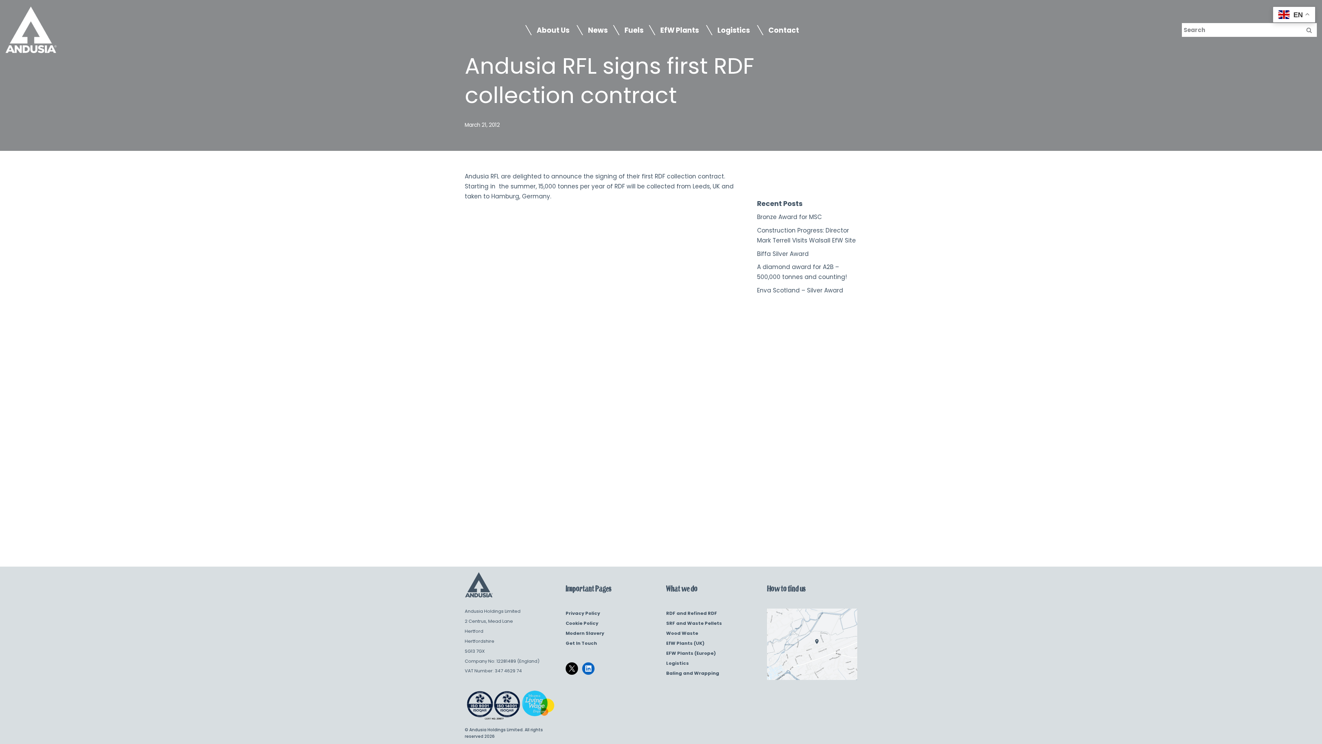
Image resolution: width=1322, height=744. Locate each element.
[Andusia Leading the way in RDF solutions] (31, 30)
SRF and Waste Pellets (694, 623)
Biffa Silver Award (783, 254)
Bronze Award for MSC (789, 217)
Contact (783, 30)
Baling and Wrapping (692, 673)
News (598, 30)
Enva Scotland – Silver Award (800, 290)
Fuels (634, 30)
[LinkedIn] (588, 668)
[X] (572, 668)
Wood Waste (682, 633)
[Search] (1309, 30)
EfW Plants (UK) (685, 643)
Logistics (677, 663)
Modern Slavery (585, 633)
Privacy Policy (583, 613)
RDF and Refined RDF (691, 613)
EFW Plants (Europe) (691, 653)
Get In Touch (581, 643)
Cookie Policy (582, 623)
